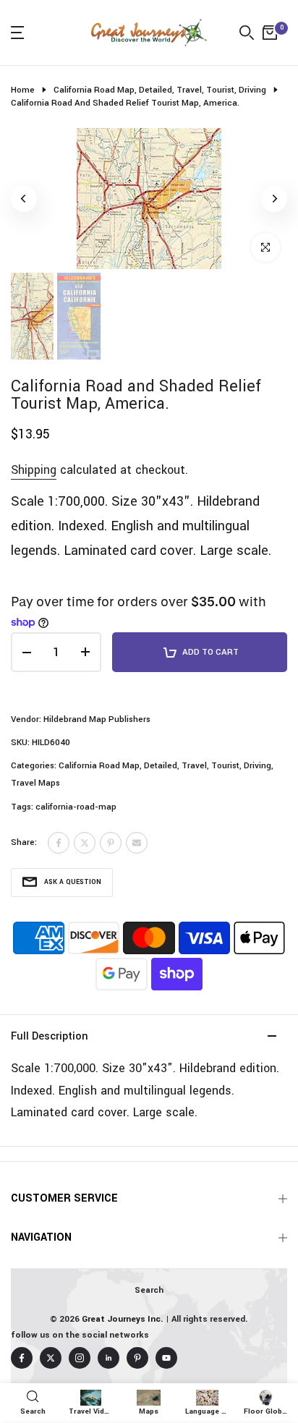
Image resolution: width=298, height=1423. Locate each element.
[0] (270, 32)
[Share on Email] (137, 843)
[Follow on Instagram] (79, 1358)
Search (149, 1290)
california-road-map (75, 807)
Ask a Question (72, 882)
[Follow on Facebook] (22, 1358)
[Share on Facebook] (58, 843)
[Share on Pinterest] (111, 843)
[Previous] (24, 199)
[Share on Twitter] (84, 843)
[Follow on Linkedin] (108, 1358)
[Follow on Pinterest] (137, 1358)
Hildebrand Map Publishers (96, 719)
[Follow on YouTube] (166, 1358)
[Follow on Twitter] (50, 1358)
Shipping (33, 470)
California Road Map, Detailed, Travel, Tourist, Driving (160, 90)
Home (23, 90)
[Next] (274, 199)
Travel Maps (35, 783)
